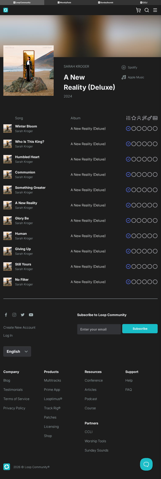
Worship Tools (95, 441)
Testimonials (13, 389)
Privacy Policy (14, 408)
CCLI (88, 432)
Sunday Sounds (96, 450)
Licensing (51, 426)
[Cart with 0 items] (138, 10)
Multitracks (52, 380)
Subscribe (140, 328)
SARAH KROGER (76, 66)
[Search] (146, 10)
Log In (8, 335)
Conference (94, 380)
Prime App (52, 389)
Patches (50, 417)
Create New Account (19, 327)
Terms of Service (16, 399)
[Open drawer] (155, 10)
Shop (48, 436)
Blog (6, 380)
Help (128, 380)
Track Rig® (52, 408)
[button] (142, 118)
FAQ (128, 389)
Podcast (91, 399)
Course (90, 408)
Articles (90, 389)
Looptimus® (53, 399)
